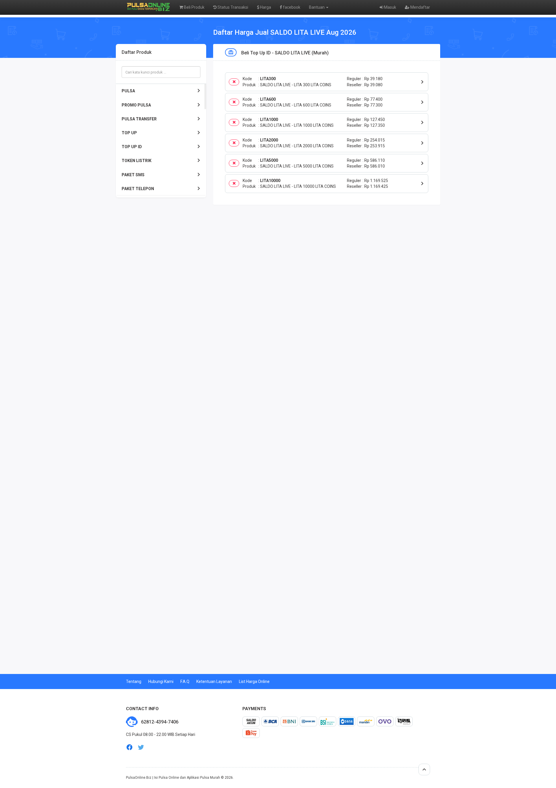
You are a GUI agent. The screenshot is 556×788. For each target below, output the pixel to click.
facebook (291, 7)
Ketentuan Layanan (214, 681)
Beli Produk (193, 7)
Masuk (389, 7)
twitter (141, 747)
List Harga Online (254, 681)
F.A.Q (184, 681)
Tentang (133, 681)
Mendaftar (419, 7)
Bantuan (317, 7)
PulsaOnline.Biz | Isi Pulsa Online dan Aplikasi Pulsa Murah (173, 778)
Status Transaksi (232, 7)
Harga (265, 7)
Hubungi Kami (160, 681)
